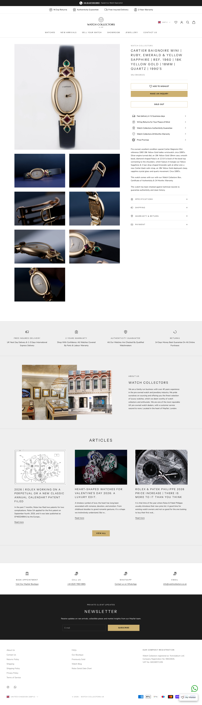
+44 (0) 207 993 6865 (91, 3)
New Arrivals (69, 32)
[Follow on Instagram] (8, 687)
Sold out (159, 104)
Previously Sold (78, 659)
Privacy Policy (12, 673)
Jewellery (131, 32)
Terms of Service (14, 677)
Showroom (113, 32)
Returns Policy (13, 659)
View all (101, 533)
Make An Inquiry (159, 94)
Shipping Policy (13, 668)
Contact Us (150, 32)
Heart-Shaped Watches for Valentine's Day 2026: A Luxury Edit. (99, 493)
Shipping (10, 664)
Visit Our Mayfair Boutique (27, 584)
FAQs (74, 650)
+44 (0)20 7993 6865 (76, 584)
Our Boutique (77, 655)
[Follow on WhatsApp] (15, 687)
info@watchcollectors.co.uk (175, 584)
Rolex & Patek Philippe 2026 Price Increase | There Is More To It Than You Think (160, 493)
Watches (50, 32)
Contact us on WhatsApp (126, 584)
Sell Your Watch (92, 32)
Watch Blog (77, 664)
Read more (19, 522)
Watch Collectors (142, 46)
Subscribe (123, 628)
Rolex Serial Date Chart (82, 668)
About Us (11, 650)
